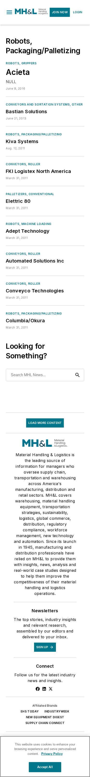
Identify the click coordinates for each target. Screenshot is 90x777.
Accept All (45, 767)
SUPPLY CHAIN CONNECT (45, 723)
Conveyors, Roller (23, 164)
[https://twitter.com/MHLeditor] (50, 688)
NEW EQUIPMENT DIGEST (45, 717)
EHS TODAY (30, 711)
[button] (9, 12)
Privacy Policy (52, 754)
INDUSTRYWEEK (56, 711)
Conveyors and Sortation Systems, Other (44, 104)
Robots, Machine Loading (28, 224)
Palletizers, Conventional (30, 194)
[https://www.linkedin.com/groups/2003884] (44, 688)
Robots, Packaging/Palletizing (34, 134)
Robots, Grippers (21, 63)
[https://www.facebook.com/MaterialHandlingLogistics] (37, 688)
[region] (45, 756)
